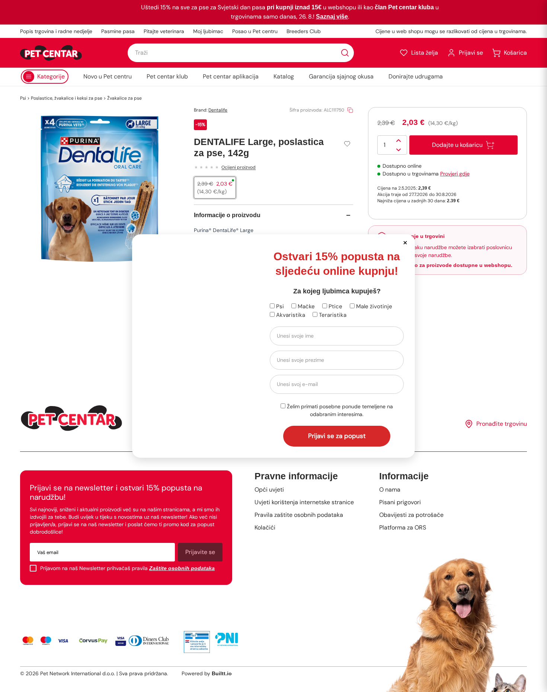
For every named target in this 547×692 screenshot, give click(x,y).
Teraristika (331, 315)
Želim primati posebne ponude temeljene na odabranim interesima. (339, 410)
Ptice (334, 306)
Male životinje (373, 306)
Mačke (305, 306)
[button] (405, 242)
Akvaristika (290, 315)
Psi (279, 306)
